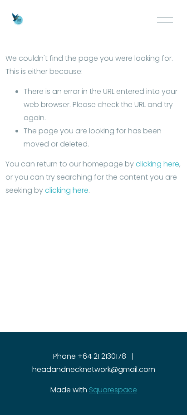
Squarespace (113, 390)
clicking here (157, 164)
